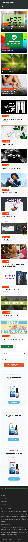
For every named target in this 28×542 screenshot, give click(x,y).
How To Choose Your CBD (10, 315)
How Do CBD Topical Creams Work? (13, 339)
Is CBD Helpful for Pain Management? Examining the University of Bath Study (14, 92)
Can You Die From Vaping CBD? (11, 168)
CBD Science (6, 24)
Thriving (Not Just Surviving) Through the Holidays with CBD (13, 265)
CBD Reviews (6, 141)
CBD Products (6, 312)
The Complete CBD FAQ (8, 72)
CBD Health (5, 89)
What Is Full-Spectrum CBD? (9, 50)
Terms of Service (4, 504)
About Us (3, 492)
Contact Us (3, 495)
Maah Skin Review (7, 144)
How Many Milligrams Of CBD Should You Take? (13, 28)
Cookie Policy (4, 501)
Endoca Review (7, 240)
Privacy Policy (4, 498)
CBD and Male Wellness (9, 192)
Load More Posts (7, 346)
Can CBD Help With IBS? (9, 216)
